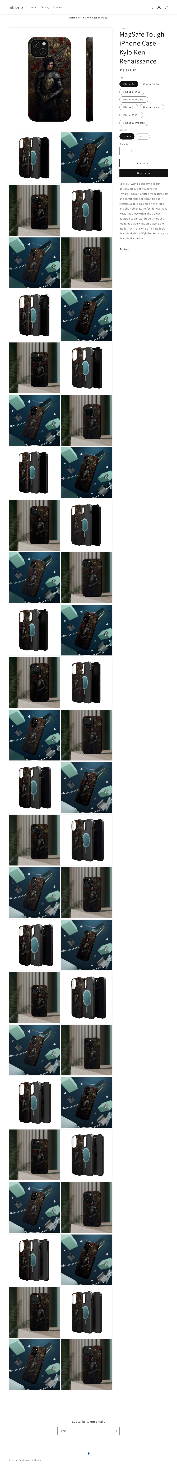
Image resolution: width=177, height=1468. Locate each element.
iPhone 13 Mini (151, 107)
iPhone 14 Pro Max (134, 99)
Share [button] (126, 249)
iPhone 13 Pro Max (134, 122)
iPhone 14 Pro (151, 84)
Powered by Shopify (32, 1460)
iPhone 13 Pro (131, 115)
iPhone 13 (129, 107)
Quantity (123, 144)
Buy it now (143, 173)
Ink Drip (19, 1460)
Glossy (127, 136)
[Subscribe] (115, 1431)
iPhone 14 (129, 84)
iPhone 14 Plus (132, 91)
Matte (142, 136)
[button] (151, 7)
